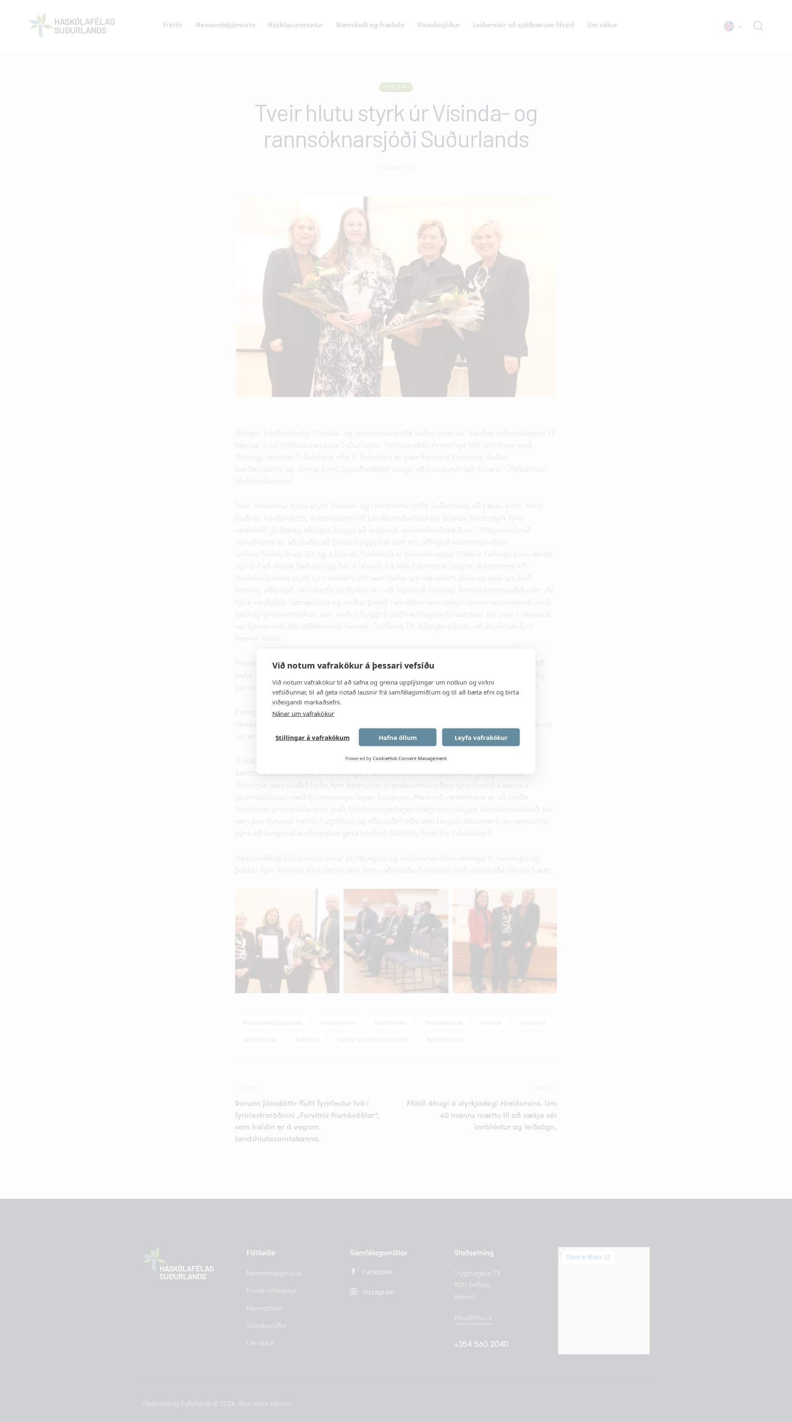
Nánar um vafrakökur (303, 713)
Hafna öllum (398, 737)
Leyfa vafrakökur (481, 737)
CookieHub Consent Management (410, 758)
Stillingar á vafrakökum (313, 737)
